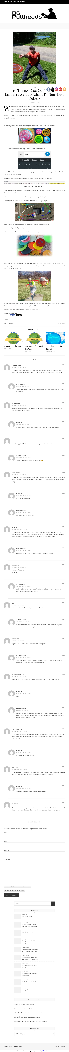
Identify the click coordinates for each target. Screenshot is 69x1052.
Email (6, 841)
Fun (34, 87)
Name (6, 832)
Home (5, 1)
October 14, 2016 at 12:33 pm (19, 529)
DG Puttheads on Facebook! (31, 310)
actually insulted (14, 178)
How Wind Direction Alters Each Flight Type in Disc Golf (29, 925)
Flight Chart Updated (27, 933)
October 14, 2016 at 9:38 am (23, 512)
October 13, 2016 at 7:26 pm (23, 424)
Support (23, 1)
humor (6, 319)
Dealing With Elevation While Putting (29, 966)
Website (6, 850)
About (10, 1)
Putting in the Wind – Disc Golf (30, 990)
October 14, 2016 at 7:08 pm (19, 676)
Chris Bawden (9, 323)
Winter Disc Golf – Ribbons (39, 1021)
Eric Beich (15, 639)
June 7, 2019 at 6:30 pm (22, 710)
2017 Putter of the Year (12, 346)
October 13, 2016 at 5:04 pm (19, 405)
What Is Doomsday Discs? (34, 1013)
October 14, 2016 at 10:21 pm (19, 731)
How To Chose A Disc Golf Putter (29, 983)
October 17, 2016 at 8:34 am (23, 657)
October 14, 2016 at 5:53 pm (19, 605)
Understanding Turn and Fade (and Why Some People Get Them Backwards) (30, 950)
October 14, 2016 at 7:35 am (19, 441)
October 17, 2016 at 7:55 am (23, 693)
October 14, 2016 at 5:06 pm (19, 567)
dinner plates (33, 228)
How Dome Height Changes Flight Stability (29, 974)
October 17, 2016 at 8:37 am (23, 550)
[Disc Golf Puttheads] (34, 13)
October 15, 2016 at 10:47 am (19, 769)
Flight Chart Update (27, 916)
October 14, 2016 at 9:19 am (19, 474)
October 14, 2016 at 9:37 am (23, 457)
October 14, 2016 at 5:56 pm (19, 641)
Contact (16, 1)
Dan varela (16, 472)
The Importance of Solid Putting (28, 942)
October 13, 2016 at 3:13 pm (19, 367)
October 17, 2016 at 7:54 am (23, 788)
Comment (7, 859)
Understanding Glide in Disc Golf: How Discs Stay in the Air (30, 958)
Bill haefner (18, 1017)
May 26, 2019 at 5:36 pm (18, 805)
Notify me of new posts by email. (14, 890)
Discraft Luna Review (27, 1005)
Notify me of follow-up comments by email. (17, 887)
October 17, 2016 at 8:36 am (23, 622)
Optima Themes (18, 1046)
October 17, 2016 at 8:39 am (23, 586)
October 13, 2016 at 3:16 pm (23, 386)
